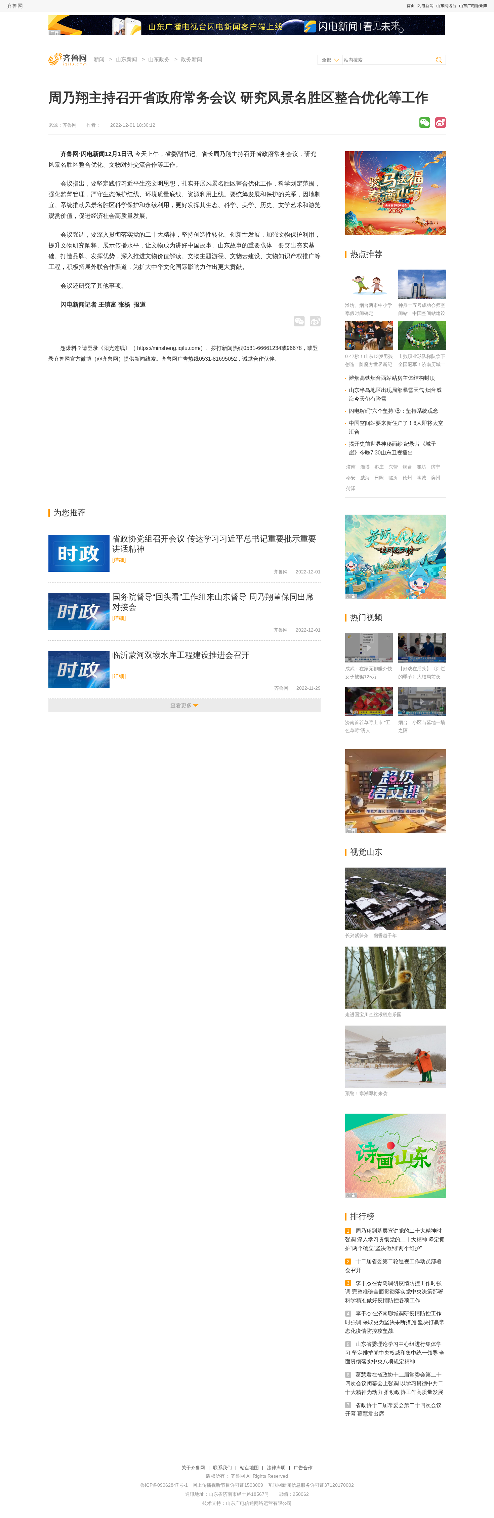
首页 (411, 5)
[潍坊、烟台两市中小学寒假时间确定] (369, 297)
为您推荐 (69, 512)
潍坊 (421, 467)
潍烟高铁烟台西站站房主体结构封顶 (392, 378)
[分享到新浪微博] (440, 122)
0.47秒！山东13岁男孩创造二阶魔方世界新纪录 (369, 364)
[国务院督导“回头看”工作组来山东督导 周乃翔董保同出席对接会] (79, 611)
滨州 (435, 477)
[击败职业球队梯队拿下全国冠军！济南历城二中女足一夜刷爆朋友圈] (422, 348)
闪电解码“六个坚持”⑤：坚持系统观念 (393, 411)
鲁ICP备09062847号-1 (164, 1485)
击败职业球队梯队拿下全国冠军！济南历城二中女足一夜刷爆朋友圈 (421, 364)
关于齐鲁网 (193, 1467)
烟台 (407, 467)
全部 (326, 60)
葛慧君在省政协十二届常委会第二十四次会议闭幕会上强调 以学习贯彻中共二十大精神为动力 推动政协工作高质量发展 (394, 1383)
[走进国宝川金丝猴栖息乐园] (395, 978)
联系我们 (222, 1467)
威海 (365, 477)
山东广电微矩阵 (473, 5)
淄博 (365, 467)
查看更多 (181, 705)
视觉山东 (366, 851)
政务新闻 (191, 59)
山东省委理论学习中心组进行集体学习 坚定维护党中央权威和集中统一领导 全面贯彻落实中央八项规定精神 (395, 1352)
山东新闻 (126, 59)
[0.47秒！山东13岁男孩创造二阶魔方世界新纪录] (369, 348)
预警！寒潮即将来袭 (366, 1093)
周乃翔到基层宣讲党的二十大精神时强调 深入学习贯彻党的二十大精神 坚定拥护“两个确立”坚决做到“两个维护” (395, 1239)
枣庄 (379, 467)
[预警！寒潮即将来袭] (395, 1057)
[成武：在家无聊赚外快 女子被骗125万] (369, 648)
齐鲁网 (15, 6)
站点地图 (249, 1467)
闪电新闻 (425, 5)
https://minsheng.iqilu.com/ (168, 348)
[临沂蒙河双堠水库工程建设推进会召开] (79, 669)
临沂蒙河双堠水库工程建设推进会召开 (180, 655)
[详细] (119, 560)
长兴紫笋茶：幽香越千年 (371, 935)
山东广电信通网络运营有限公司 (259, 1503)
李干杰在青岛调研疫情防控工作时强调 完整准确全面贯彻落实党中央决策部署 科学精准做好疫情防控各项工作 (394, 1291)
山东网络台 (446, 5)
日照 (379, 477)
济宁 (435, 467)
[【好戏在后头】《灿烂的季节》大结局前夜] (422, 648)
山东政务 (159, 59)
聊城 (421, 477)
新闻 (99, 59)
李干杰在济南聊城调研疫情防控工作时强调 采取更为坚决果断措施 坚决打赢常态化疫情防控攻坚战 (395, 1322)
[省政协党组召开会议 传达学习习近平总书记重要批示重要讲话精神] (79, 553)
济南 (351, 467)
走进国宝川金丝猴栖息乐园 (373, 1014)
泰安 (351, 477)
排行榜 (362, 1216)
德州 (407, 477)
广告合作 (303, 1467)
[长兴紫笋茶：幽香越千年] (395, 899)
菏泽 (351, 488)
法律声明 (276, 1467)
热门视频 (366, 617)
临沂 (393, 477)
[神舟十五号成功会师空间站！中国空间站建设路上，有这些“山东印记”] (422, 297)
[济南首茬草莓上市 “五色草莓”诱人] (369, 701)
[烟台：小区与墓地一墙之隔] (422, 701)
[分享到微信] (424, 122)
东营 (393, 467)
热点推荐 (366, 253)
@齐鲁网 (107, 359)
